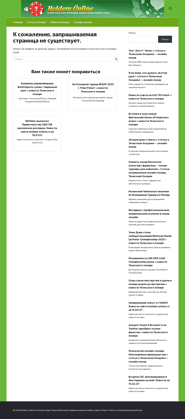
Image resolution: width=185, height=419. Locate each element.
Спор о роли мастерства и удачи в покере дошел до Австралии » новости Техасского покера (150, 284)
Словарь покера (83, 22)
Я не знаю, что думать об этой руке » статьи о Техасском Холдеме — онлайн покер (148, 76)
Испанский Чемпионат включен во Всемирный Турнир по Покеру (149, 193)
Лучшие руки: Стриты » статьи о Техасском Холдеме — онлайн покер (149, 143)
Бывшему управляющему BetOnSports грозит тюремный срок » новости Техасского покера (37, 89)
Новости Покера (59, 22)
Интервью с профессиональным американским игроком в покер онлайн (149, 213)
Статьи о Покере (36, 22)
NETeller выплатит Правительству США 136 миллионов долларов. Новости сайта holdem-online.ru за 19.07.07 (37, 128)
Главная (18, 22)
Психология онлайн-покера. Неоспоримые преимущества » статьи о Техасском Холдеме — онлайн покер (148, 356)
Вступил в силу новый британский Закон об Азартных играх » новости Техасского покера (149, 119)
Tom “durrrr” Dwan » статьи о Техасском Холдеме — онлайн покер (148, 54)
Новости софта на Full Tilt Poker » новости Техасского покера (150, 96)
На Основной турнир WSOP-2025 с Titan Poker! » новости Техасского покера (93, 88)
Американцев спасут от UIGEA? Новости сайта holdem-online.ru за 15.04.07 (149, 306)
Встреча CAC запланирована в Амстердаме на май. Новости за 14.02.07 (149, 380)
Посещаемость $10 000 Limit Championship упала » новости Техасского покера (148, 261)
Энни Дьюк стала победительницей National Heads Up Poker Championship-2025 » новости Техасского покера (150, 237)
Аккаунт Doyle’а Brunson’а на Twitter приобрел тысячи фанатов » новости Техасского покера (148, 330)
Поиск (132, 32)
